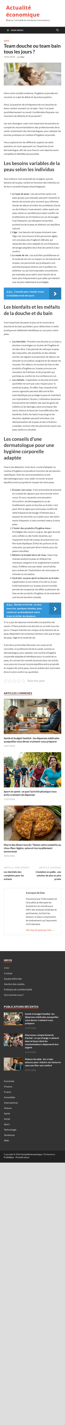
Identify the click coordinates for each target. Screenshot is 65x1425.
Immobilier (9, 1097)
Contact (8, 973)
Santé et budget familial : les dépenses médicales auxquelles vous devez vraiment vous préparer (31, 740)
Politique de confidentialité (18, 989)
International (11, 1102)
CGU (6, 967)
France (7, 1091)
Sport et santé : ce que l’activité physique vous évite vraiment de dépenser (30, 793)
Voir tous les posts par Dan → (40, 929)
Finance (8, 1086)
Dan (22, 57)
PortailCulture (22, 1157)
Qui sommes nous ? (14, 994)
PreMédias (9, 1157)
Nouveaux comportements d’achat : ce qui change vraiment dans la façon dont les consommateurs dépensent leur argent (42, 1041)
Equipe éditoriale (13, 978)
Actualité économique (23, 11)
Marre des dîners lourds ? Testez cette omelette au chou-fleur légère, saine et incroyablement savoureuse (32, 848)
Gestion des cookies (14, 984)
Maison (8, 1108)
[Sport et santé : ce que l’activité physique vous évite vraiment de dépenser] (32, 770)
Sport (7, 1124)
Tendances (9, 1135)
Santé (6, 41)
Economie (9, 1081)
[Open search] (57, 30)
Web (6, 1140)
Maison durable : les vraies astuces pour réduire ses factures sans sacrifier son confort (43, 1062)
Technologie (10, 1129)
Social (7, 1118)
